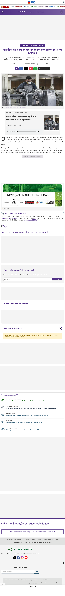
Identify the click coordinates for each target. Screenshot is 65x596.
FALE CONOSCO (11, 540)
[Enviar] (36, 572)
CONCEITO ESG (6, 232)
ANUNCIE (38, 540)
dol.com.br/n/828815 (30, 220)
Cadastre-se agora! (56, 279)
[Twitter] (14, 557)
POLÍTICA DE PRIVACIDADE (50, 540)
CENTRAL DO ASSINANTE (24, 540)
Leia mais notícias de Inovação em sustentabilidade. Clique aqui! (32, 532)
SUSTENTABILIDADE (41, 232)
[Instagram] (22, 557)
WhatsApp (6, 218)
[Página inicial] (2, 12)
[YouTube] (26, 557)
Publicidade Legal (38, 542)
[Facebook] (18, 557)
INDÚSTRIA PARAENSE (19, 232)
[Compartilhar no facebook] (21, 68)
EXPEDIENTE (48, 542)
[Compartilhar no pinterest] (31, 68)
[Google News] (44, 68)
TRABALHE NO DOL (18, 542)
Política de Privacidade (13, 582)
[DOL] (32, 2)
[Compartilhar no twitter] (26, 68)
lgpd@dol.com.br (32, 583)
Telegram (15, 218)
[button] (19, 7)
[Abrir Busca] (63, 2)
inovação (30, 232)
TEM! (33, 540)
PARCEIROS (28, 542)
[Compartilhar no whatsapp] (35, 68)
